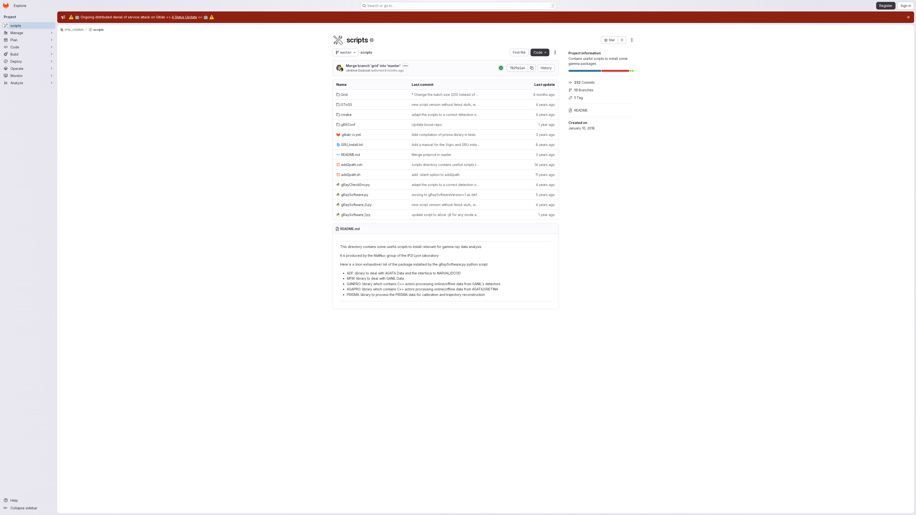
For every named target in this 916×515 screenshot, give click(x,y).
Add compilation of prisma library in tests (444, 135)
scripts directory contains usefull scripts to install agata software (445, 165)
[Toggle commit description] (405, 66)
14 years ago (545, 165)
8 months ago (394, 70)
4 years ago (545, 105)
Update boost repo (427, 125)
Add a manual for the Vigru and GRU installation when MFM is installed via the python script (445, 145)
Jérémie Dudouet (358, 70)
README (581, 110)
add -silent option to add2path (436, 175)
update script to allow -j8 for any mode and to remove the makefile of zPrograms (445, 215)
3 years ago (545, 135)
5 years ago (545, 195)
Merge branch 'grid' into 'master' (373, 66)
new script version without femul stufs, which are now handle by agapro (445, 105)
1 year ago (546, 125)
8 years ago (545, 145)
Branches (583, 90)
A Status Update (184, 17)
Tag (578, 98)
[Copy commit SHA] (532, 68)
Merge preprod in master (431, 155)
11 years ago (545, 175)
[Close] (908, 17)
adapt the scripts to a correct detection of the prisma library (445, 115)
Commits (584, 82)
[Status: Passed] (501, 68)
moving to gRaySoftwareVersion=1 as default (445, 195)
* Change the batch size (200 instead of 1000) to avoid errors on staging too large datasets (445, 95)
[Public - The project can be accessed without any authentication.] (372, 40)
